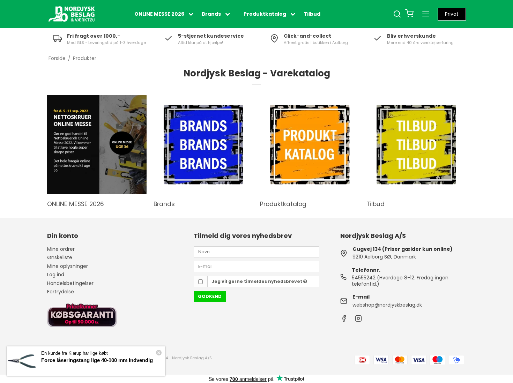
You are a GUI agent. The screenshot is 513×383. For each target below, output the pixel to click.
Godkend (210, 296)
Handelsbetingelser (70, 283)
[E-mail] (256, 266)
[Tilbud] (416, 144)
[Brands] (203, 144)
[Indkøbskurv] (409, 14)
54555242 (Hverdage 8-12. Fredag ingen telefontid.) (400, 280)
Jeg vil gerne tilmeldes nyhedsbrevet (257, 281)
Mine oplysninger (67, 266)
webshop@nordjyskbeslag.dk (387, 304)
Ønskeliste (59, 257)
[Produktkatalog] (309, 144)
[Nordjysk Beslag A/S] (71, 14)
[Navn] (256, 251)
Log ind (55, 274)
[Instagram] (358, 320)
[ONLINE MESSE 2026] (97, 144)
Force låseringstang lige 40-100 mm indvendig (97, 360)
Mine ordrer (61, 249)
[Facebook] (343, 320)
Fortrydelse (60, 291)
